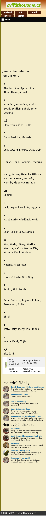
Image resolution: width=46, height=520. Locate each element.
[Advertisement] (23, 45)
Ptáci (21, 12)
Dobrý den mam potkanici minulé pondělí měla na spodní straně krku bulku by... (26, 432)
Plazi (34, 12)
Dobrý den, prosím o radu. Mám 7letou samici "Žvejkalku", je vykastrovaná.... (27, 446)
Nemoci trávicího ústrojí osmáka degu (26, 416)
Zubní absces (15, 429)
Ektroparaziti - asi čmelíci (20, 458)
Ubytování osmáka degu (20, 409)
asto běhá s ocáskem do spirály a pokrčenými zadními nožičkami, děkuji (27, 439)
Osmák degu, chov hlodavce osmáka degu (27, 387)
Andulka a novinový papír (20, 451)
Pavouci (7, 16)
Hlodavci (7, 12)
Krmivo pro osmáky (18, 402)
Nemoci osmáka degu (19, 394)
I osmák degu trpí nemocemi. (21, 396)
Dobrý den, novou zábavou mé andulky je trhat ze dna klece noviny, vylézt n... (26, 454)
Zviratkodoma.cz (27, 513)
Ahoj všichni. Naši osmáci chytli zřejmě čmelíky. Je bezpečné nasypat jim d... (25, 461)
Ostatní (21, 16)
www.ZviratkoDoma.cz (32, 371)
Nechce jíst (15, 443)
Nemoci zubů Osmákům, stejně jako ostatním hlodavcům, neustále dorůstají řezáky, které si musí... (27, 420)
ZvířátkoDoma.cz (24, 5)
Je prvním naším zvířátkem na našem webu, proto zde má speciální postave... (27, 390)
